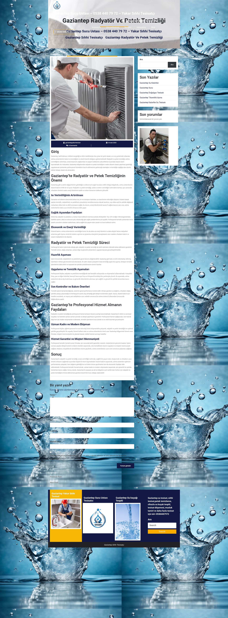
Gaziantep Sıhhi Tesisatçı (84, 37)
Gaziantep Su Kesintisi (149, 83)
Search (162, 531)
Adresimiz (141, 27)
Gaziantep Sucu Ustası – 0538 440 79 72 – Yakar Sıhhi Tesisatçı (104, 13)
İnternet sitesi (55, 442)
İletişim (127, 27)
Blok (153, 27)
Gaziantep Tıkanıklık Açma (151, 97)
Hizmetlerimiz (112, 27)
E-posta (53, 431)
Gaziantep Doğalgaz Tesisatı (152, 93)
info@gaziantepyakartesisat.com (142, 21)
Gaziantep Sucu (146, 88)
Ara (141, 59)
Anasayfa (96, 27)
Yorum (53, 395)
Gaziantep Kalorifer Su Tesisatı (153, 102)
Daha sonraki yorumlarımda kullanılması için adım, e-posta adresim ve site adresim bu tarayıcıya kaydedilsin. (88, 457)
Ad (51, 420)
